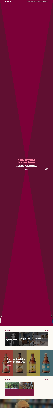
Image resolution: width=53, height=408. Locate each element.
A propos (29, 1)
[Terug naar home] (9, 1)
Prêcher (32, 1)
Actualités (35, 1)
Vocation (38, 1)
